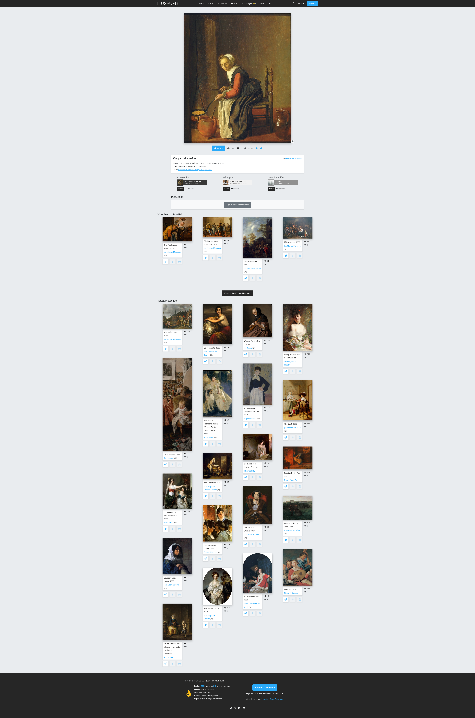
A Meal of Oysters (251, 596)
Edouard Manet (210, 552)
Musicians (288, 589)
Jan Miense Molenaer (293, 158)
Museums (222, 3)
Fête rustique (289, 242)
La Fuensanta (209, 348)
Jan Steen (248, 348)
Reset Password (276, 699)
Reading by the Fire (292, 473)
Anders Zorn (209, 437)
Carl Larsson (169, 458)
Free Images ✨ (248, 3)
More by (237, 293)
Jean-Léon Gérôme (171, 585)
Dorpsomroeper (250, 261)
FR (165, 588)
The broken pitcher (212, 608)
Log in (301, 3)
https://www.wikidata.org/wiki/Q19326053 (195, 169)
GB (175, 523)
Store (262, 3)
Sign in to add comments (237, 204)
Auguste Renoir (250, 418)
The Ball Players (170, 332)
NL (165, 255)
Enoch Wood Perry (291, 480)
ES (211, 355)
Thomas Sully (249, 471)
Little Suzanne (169, 454)
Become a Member (264, 687)
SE (176, 458)
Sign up (312, 3)
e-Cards (234, 3)
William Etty (168, 522)
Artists (210, 3)
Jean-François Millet (292, 530)
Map (201, 3)
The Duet (288, 424)
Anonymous (169, 657)
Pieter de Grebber (291, 593)
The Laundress (210, 482)
